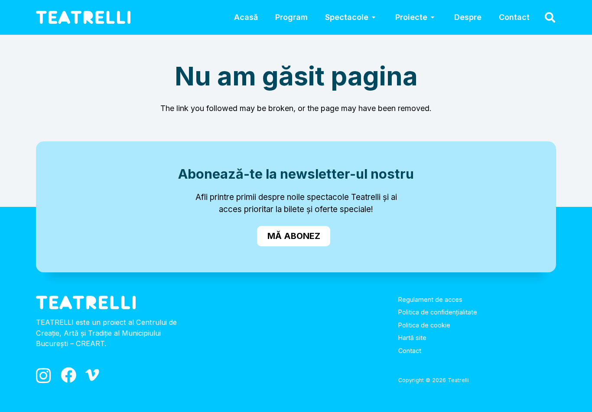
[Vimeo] (92, 375)
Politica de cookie (424, 325)
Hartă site (412, 337)
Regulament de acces (430, 299)
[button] (373, 17)
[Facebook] (68, 375)
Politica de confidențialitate (437, 312)
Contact (409, 350)
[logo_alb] (83, 17)
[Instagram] (43, 376)
